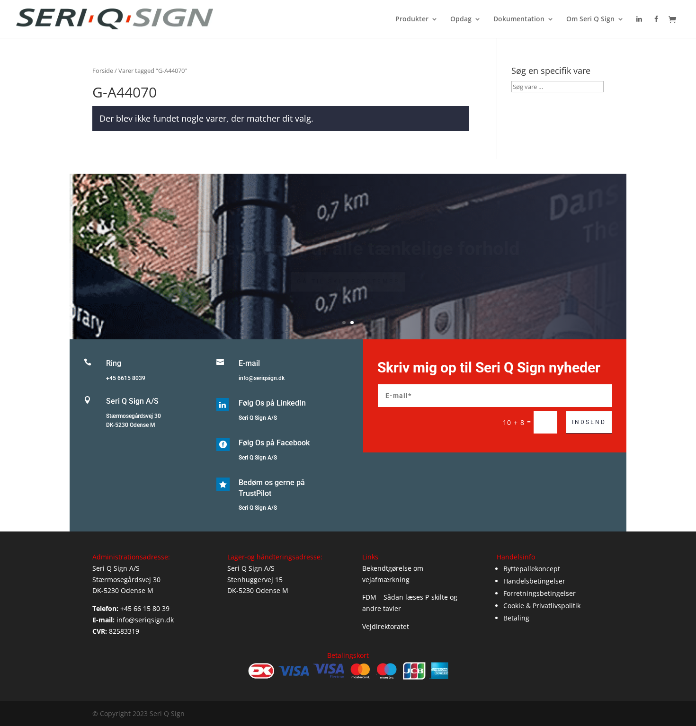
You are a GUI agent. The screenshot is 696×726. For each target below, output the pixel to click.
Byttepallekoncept (531, 568)
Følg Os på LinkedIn (272, 402)
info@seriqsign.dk (262, 378)
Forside (102, 70)
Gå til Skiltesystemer (348, 269)
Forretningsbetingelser (539, 593)
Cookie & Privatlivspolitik (541, 605)
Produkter (411, 19)
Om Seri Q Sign (590, 19)
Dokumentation (518, 19)
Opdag (461, 19)
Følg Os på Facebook (274, 442)
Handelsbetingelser (534, 580)
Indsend (589, 422)
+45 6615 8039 (125, 378)
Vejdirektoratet (385, 626)
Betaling (516, 617)
